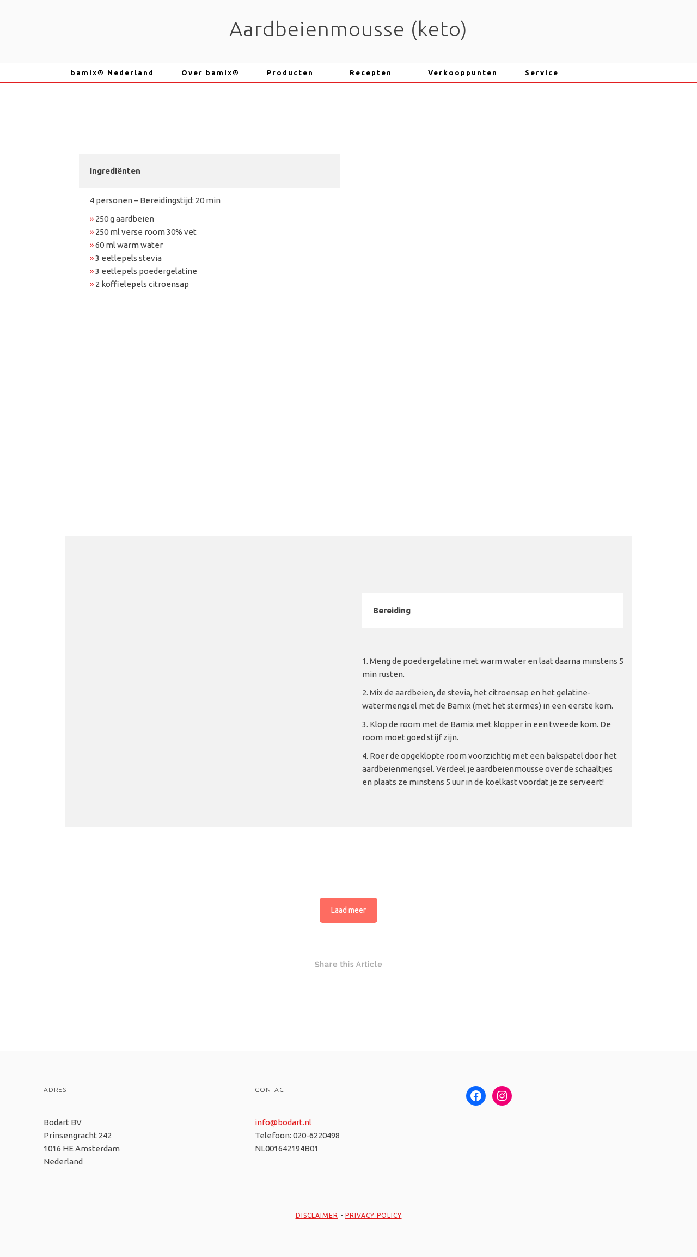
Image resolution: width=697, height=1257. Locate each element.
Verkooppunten (463, 72)
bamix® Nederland (112, 72)
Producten (290, 72)
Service (542, 72)
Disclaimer (317, 1215)
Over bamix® (210, 72)
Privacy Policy (373, 1215)
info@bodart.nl (283, 1122)
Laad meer (348, 910)
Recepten (371, 72)
